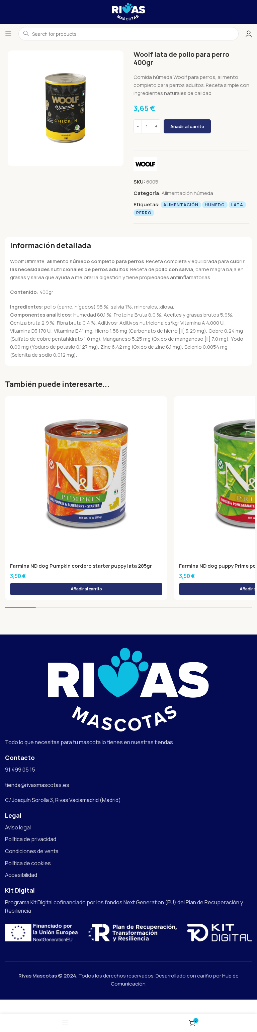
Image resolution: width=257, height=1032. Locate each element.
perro (144, 213)
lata (237, 205)
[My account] (248, 33)
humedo (215, 205)
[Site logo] (128, 11)
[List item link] (128, 827)
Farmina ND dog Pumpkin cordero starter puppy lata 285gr (81, 565)
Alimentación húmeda (187, 193)
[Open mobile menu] (8, 33)
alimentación (180, 205)
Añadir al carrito (187, 126)
